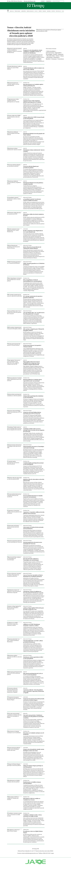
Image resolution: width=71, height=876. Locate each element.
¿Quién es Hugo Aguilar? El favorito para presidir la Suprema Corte (33, 608)
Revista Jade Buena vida (29, 1)
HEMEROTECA (48, 1)
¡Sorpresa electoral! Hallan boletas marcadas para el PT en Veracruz (32, 413)
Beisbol (48, 59)
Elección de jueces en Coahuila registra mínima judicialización (33, 85)
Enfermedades (51, 51)
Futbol (55, 54)
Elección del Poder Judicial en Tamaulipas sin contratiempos (31, 559)
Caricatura (61, 59)
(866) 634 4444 (46, 853)
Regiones (44, 11)
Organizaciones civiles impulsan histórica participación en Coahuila (32, 101)
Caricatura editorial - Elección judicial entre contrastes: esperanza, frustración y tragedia (33, 691)
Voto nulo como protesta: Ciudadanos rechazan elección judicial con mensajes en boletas (33, 716)
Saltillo (36, 11)
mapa (52, 853)
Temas (10, 27)
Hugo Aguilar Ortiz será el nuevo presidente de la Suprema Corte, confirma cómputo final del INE (31, 363)
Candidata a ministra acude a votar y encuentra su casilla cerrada (32, 815)
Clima (62, 56)
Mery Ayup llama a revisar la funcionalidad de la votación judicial (32, 280)
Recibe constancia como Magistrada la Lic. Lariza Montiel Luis (33, 231)
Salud (57, 56)
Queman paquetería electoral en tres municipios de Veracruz (32, 543)
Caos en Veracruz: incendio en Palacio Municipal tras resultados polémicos (33, 575)
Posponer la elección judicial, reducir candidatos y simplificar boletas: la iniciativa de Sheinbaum (32, 51)
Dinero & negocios (30, 11)
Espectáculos (58, 11)
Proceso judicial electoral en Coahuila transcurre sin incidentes (32, 496)
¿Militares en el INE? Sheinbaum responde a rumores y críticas (31, 625)
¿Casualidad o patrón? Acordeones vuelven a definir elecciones (32, 199)
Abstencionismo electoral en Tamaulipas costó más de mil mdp (33, 447)
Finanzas (56, 57)
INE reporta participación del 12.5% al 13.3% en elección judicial (33, 674)
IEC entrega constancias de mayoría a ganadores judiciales (32, 296)
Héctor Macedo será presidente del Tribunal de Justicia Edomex (32, 247)
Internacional (50, 53)
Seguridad (49, 11)
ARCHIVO (42, 1)
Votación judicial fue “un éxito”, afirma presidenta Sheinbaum (33, 641)
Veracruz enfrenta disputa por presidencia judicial (31, 167)
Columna (54, 59)
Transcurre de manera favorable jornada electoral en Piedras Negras (33, 699)
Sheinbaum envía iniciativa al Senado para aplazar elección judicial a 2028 (21, 33)
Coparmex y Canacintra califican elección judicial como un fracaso (33, 512)
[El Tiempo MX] (35, 7)
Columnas (64, 11)
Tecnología (49, 54)
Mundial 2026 (51, 56)
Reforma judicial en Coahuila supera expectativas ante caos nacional (32, 380)
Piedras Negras (17, 11)
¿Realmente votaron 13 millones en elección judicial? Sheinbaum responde (33, 592)
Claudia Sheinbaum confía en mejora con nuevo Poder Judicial (33, 68)
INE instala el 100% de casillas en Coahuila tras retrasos (31, 799)
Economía (49, 57)
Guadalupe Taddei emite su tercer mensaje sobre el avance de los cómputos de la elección (33, 430)
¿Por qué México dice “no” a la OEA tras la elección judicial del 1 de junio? (33, 313)
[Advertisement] (54, 77)
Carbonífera (23, 11)
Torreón (40, 11)
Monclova (12, 11)
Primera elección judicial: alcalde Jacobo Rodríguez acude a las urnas (33, 750)
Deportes (53, 11)
